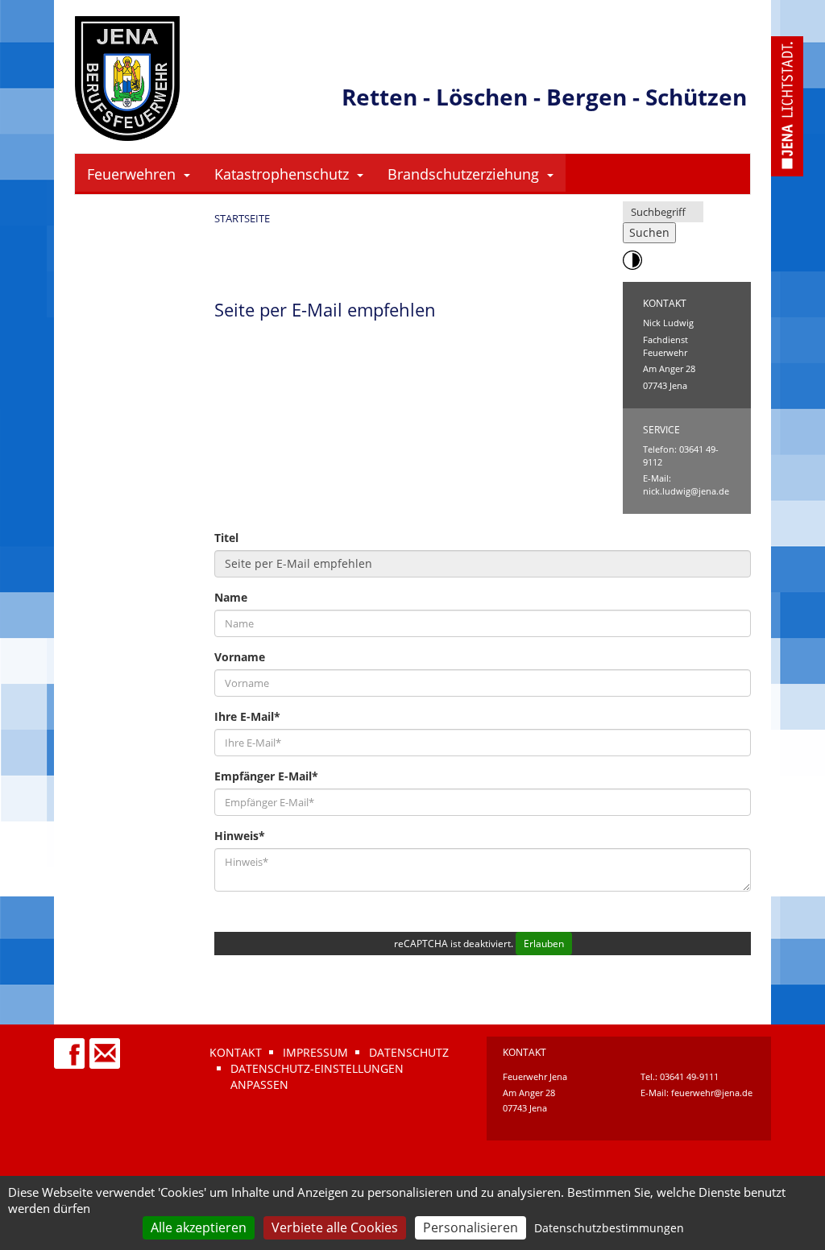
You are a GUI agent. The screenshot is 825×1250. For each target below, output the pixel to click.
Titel (226, 537)
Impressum (315, 1052)
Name (230, 597)
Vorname (239, 656)
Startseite (242, 218)
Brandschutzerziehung (463, 174)
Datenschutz (409, 1052)
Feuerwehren (131, 174)
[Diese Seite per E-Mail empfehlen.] (105, 1045)
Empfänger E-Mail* (266, 776)
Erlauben (544, 943)
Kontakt (235, 1052)
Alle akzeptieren (199, 1227)
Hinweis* (239, 835)
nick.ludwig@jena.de (686, 491)
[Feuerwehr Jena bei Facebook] (70, 1045)
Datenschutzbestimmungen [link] (609, 1228)
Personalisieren (470, 1227)
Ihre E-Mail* (247, 716)
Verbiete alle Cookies (335, 1227)
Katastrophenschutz (281, 174)
